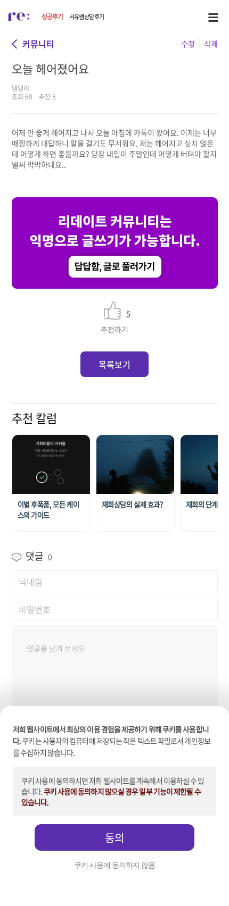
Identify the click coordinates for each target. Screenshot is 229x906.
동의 (114, 837)
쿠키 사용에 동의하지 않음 (114, 865)
